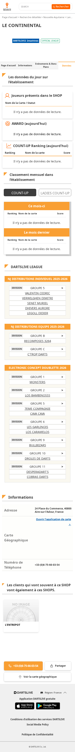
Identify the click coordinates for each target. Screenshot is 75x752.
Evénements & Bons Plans (45, 65)
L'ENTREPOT (12, 625)
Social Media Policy (38, 724)
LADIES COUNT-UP (55, 193)
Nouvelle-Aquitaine (53, 17)
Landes (70, 17)
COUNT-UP (20, 193)
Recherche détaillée (30, 17)
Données (66, 65)
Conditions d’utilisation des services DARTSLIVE (37, 719)
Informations (25, 65)
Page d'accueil (10, 17)
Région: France (53, 692)
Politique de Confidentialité (37, 734)
